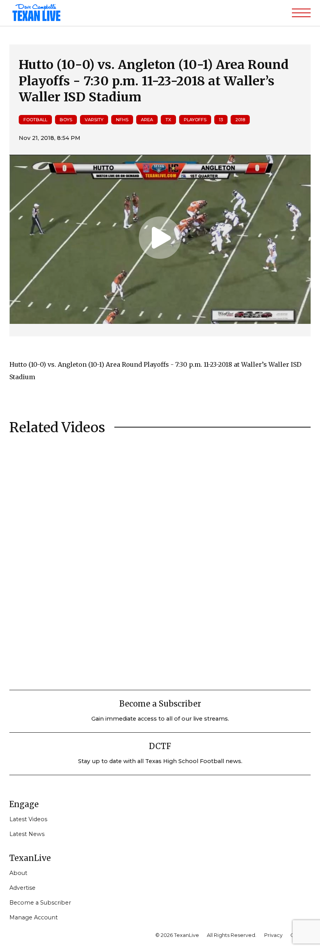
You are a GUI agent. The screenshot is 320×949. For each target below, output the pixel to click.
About (18, 873)
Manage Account (33, 917)
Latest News (26, 834)
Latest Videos (28, 819)
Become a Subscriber (40, 902)
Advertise (22, 887)
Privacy (273, 935)
